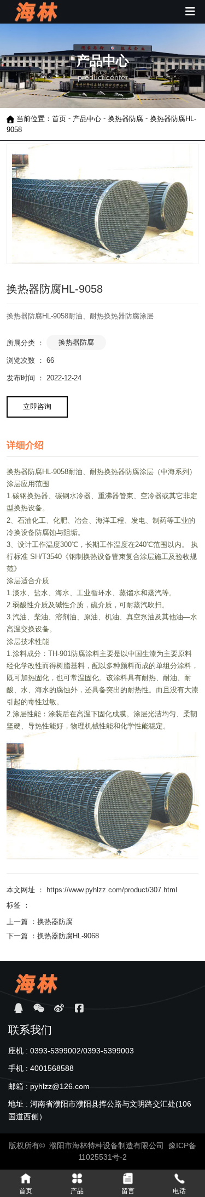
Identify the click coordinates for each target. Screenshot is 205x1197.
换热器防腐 (125, 119)
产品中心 (87, 119)
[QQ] (18, 1008)
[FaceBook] (79, 1008)
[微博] (58, 1008)
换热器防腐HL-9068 (68, 936)
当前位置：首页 (42, 119)
